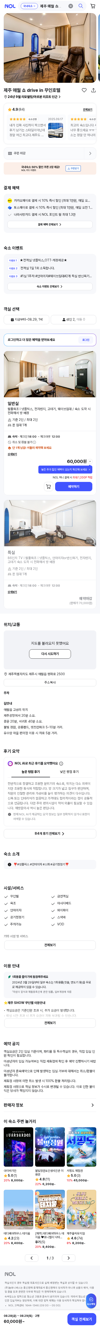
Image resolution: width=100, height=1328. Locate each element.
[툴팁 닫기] (89, 469)
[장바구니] (93, 6)
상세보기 (12, 454)
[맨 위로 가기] (91, 1303)
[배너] (50, 168)
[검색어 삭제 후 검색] (70, 6)
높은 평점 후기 (31, 772)
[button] (52, 6)
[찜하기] (84, 90)
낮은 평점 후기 (69, 772)
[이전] (31, 1258)
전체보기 (87, 109)
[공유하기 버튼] (93, 90)
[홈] (10, 6)
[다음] (68, 1258)
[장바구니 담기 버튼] (48, 486)
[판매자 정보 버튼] (92, 1105)
